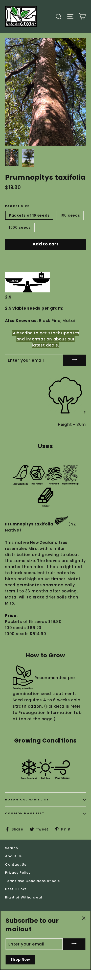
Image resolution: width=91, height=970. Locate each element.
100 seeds (70, 215)
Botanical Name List (27, 799)
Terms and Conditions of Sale (32, 881)
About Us (13, 856)
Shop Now (20, 959)
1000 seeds (20, 227)
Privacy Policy (18, 872)
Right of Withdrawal (23, 897)
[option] (45, 92)
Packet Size (17, 206)
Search (11, 848)
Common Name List (24, 813)
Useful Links (16, 889)
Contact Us (15, 864)
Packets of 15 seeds (29, 215)
